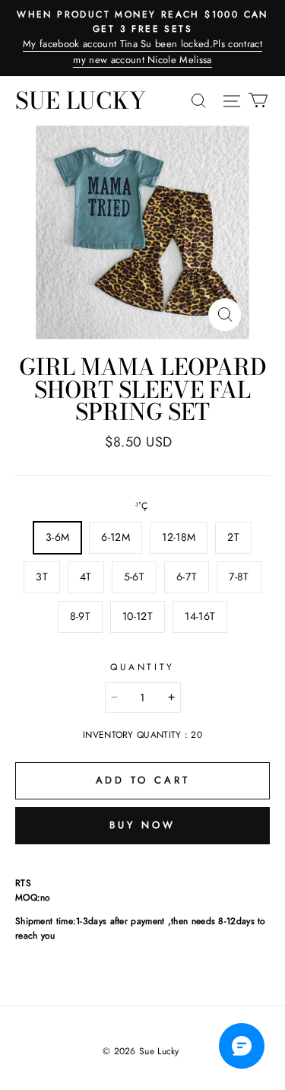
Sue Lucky (80, 100)
